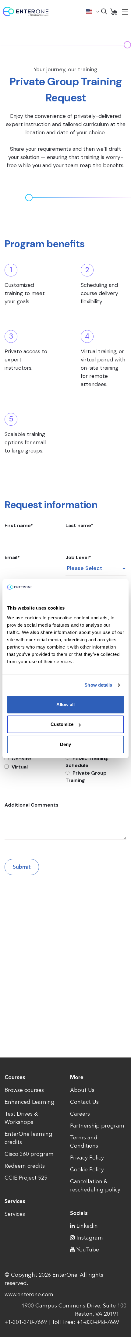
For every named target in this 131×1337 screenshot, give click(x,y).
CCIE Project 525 (26, 1177)
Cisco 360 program (29, 1154)
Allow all (65, 704)
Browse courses (24, 1090)
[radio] (96, 762)
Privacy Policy (87, 1157)
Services (15, 1214)
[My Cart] (113, 11)
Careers (80, 1113)
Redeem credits (25, 1166)
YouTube (87, 1249)
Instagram (89, 1237)
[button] (92, 11)
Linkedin (87, 1226)
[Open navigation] (125, 11)
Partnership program (97, 1125)
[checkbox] (31, 763)
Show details (98, 685)
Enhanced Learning (30, 1102)
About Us (82, 1090)
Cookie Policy (87, 1169)
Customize (62, 724)
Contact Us (84, 1102)
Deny (65, 744)
